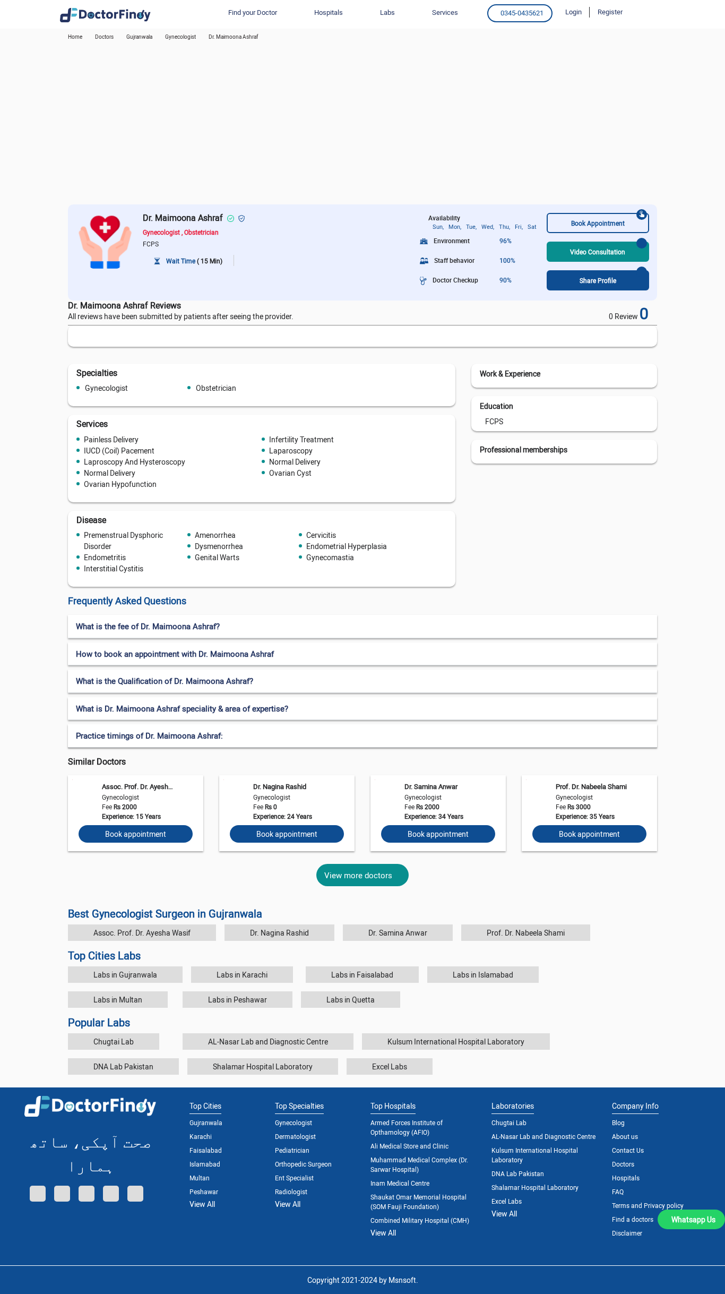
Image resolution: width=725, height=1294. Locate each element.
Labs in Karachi (242, 975)
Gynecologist (106, 388)
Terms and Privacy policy (648, 1205)
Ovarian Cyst (290, 473)
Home (75, 36)
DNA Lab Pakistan (123, 1066)
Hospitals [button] (328, 12)
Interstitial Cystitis (113, 568)
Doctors (623, 1164)
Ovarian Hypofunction (120, 484)
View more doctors (358, 875)
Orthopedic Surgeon (303, 1164)
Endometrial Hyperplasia (346, 546)
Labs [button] (387, 12)
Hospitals (626, 1177)
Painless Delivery (111, 439)
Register (610, 11)
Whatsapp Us (693, 1219)
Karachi (200, 1136)
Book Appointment (598, 223)
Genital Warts (217, 557)
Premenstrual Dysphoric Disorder (123, 540)
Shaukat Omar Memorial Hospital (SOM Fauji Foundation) (418, 1202)
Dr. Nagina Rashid (279, 786)
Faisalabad (205, 1150)
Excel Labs (389, 1066)
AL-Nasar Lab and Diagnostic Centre (268, 1041)
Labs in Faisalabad (362, 975)
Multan (199, 1177)
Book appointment (135, 834)
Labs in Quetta (350, 1000)
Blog (618, 1122)
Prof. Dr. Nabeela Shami (591, 786)
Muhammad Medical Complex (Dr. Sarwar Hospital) (419, 1164)
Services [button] (445, 12)
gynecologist (180, 36)
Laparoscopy (291, 450)
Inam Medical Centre (399, 1183)
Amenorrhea (215, 535)
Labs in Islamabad (483, 975)
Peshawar (203, 1191)
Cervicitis (321, 535)
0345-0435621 (521, 13)
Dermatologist (295, 1136)
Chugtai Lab (113, 1041)
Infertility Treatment (301, 439)
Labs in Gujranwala (125, 975)
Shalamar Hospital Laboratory (263, 1066)
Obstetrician (216, 388)
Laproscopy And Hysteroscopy (134, 462)
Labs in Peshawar (237, 1000)
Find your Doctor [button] (252, 12)
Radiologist (291, 1191)
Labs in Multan (117, 1000)
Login (573, 11)
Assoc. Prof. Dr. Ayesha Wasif (137, 786)
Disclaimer (627, 1233)
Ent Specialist (294, 1177)
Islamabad (204, 1164)
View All (202, 1204)
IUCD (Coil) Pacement (119, 450)
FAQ (618, 1191)
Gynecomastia (330, 557)
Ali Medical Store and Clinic (409, 1146)
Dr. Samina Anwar (431, 786)
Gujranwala (139, 36)
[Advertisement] (362, 124)
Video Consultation (597, 251)
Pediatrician (292, 1150)
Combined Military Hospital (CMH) (419, 1220)
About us (625, 1136)
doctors (104, 36)
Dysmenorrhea (219, 546)
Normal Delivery (295, 462)
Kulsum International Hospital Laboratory (455, 1041)
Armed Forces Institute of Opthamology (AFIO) (406, 1127)
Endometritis (105, 557)
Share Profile (598, 280)
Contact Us (628, 1150)
